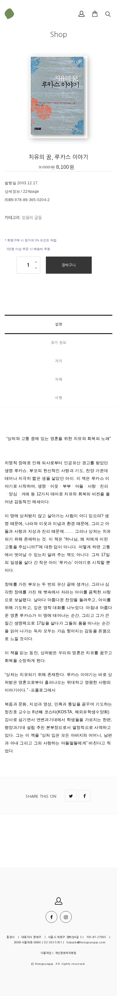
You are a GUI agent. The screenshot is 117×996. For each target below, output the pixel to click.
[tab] (58, 324)
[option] (58, 98)
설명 (58, 324)
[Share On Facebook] (84, 796)
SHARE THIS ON (41, 796)
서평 (58, 398)
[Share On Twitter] (71, 796)
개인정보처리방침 (65, 952)
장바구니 (69, 265)
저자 (58, 361)
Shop (58, 34)
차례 (58, 379)
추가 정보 (58, 343)
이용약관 (46, 952)
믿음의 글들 (32, 218)
